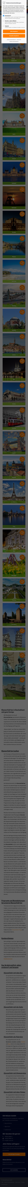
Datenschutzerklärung (11, 39)
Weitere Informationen (14, 41)
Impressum (19, 39)
